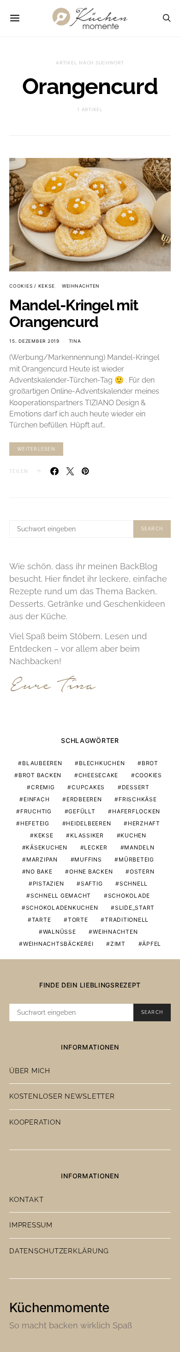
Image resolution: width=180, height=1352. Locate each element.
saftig (92, 883)
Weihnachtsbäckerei (58, 943)
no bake (39, 871)
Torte (78, 919)
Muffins (88, 859)
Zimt (118, 943)
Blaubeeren (42, 763)
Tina (75, 341)
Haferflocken (136, 811)
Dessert (136, 787)
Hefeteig (34, 823)
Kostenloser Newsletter (62, 1096)
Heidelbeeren (88, 823)
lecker (96, 847)
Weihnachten (81, 286)
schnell (134, 883)
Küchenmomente (59, 1307)
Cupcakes (88, 787)
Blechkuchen (102, 763)
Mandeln (139, 847)
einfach (36, 799)
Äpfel (151, 943)
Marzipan (42, 859)
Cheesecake (98, 775)
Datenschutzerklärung (59, 1251)
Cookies (148, 775)
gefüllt (81, 811)
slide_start (135, 907)
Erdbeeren (84, 799)
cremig (43, 787)
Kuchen (133, 835)
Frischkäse (138, 799)
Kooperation (35, 1122)
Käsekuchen (46, 847)
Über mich (29, 1071)
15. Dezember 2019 (34, 341)
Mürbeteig (136, 859)
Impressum (31, 1225)
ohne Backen (91, 871)
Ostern (142, 871)
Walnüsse (59, 931)
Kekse (44, 835)
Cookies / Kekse (31, 286)
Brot (150, 763)
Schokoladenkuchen (62, 907)
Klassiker (87, 835)
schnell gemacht (60, 895)
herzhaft (144, 823)
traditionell (127, 919)
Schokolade (129, 895)
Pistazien (48, 883)
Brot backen (39, 775)
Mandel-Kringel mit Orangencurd (73, 313)
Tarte (41, 919)
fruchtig (36, 811)
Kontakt (26, 1199)
